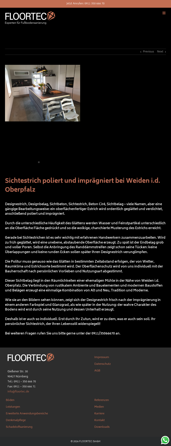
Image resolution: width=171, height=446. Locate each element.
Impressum (101, 357)
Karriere (99, 413)
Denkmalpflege (16, 420)
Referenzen (101, 400)
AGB (97, 370)
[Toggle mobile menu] (164, 13)
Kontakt (99, 420)
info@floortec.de (18, 391)
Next (160, 51)
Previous (148, 51)
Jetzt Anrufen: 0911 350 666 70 (85, 3)
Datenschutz (102, 364)
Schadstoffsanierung (19, 427)
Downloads (102, 427)
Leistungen (13, 407)
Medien (99, 407)
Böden (10, 400)
